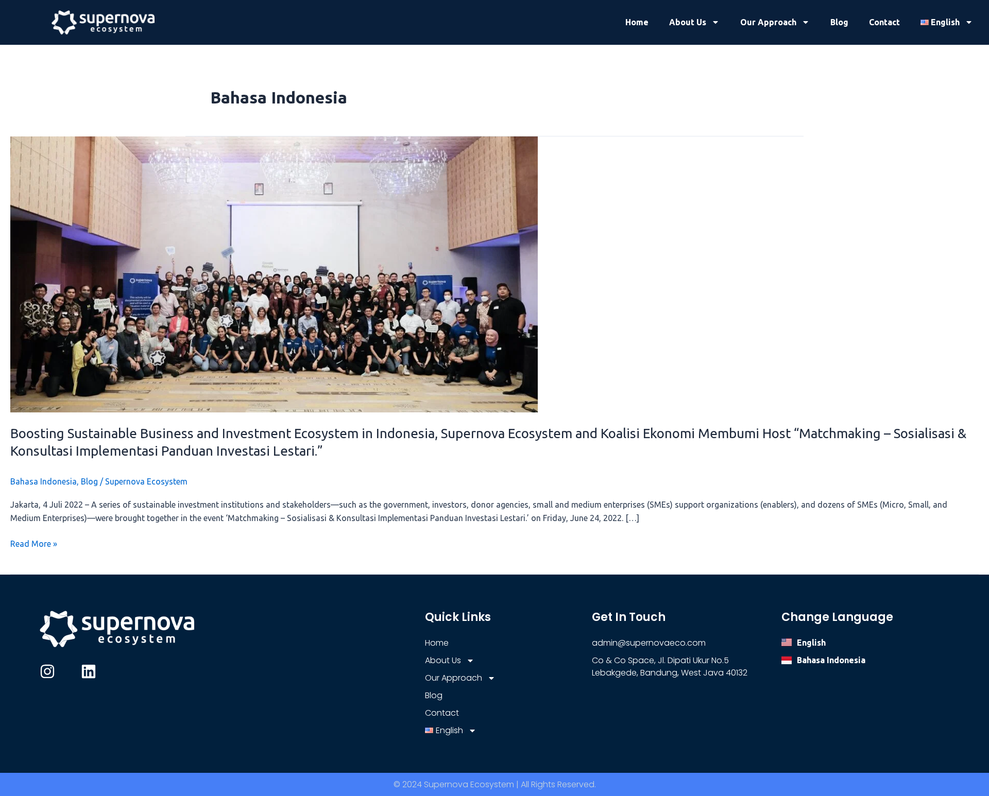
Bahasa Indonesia (43, 481)
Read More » (33, 542)
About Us (687, 22)
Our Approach (768, 22)
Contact (884, 22)
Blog (839, 22)
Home (637, 22)
